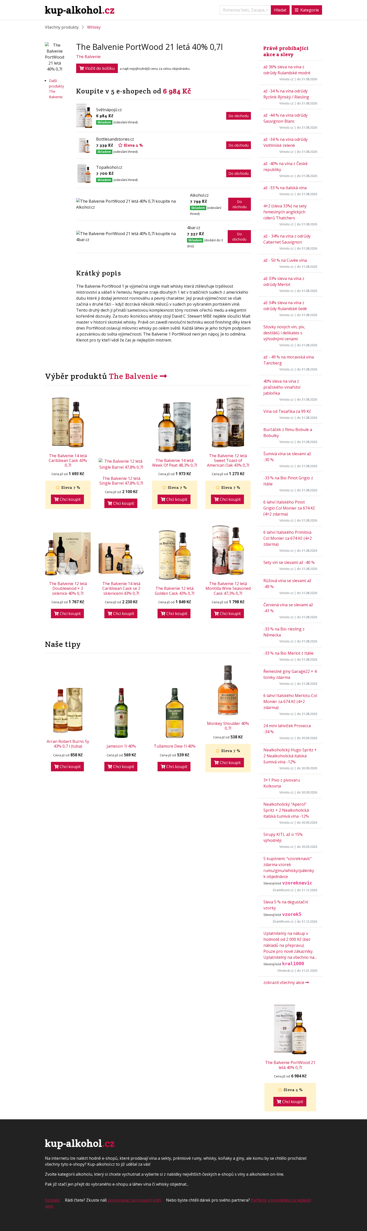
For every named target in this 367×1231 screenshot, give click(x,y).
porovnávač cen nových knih (134, 1200)
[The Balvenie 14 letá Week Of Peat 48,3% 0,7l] (174, 427)
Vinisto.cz (286, 79)
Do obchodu (238, 115)
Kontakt (52, 1200)
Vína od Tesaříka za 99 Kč (287, 411)
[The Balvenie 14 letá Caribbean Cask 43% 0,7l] (68, 422)
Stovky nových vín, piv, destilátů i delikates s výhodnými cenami (284, 333)
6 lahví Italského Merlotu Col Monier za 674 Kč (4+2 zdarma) (290, 701)
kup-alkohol (80, 9)
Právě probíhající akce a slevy (286, 51)
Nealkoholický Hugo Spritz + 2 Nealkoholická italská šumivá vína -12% (290, 756)
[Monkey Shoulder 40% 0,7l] (228, 690)
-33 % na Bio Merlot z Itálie (288, 653)
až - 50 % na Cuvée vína (285, 260)
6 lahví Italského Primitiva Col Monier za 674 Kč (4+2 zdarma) (287, 538)
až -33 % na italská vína (285, 187)
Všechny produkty (62, 27)
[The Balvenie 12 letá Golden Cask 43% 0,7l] (174, 555)
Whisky (94, 27)
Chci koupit (70, 499)
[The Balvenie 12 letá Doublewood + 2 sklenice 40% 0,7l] (68, 553)
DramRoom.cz (283, 890)
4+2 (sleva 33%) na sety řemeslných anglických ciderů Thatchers (285, 212)
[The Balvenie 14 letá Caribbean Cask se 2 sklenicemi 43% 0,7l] (121, 559)
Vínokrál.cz (285, 970)
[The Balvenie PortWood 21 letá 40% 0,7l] (290, 1029)
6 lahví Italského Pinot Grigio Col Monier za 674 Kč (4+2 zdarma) (289, 508)
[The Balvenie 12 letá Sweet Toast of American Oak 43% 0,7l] (228, 422)
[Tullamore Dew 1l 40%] (174, 713)
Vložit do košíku (99, 68)
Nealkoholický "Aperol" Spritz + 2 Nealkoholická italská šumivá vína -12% (286, 810)
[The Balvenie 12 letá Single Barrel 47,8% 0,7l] (121, 464)
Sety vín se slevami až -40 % (289, 562)
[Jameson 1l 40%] (121, 713)
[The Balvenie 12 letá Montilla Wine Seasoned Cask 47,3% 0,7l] (228, 550)
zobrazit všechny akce (284, 982)
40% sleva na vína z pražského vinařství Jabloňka (281, 387)
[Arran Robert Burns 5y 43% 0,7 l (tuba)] (68, 710)
